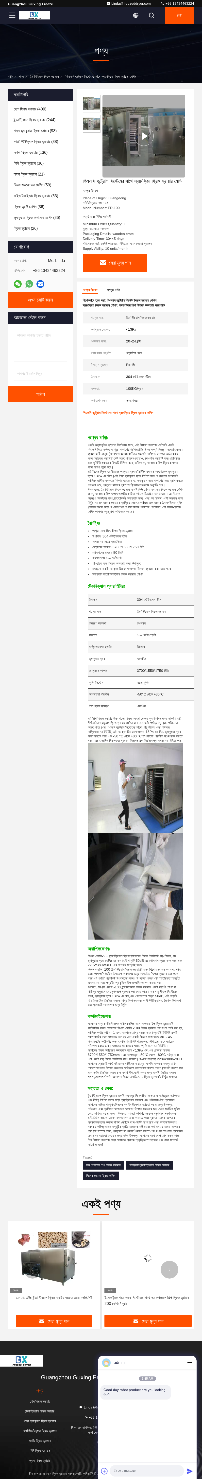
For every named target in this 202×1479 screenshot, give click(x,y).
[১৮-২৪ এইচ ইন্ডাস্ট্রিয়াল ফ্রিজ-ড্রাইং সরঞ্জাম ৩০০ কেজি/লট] (54, 1258)
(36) (29, 163)
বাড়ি (10, 76)
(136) (31, 152)
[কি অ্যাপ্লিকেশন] (29, 284)
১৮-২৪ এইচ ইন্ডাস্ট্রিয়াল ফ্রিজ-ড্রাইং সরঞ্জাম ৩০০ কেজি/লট (54, 1298)
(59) (32, 185)
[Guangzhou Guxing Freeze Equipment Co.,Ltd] (34, 15)
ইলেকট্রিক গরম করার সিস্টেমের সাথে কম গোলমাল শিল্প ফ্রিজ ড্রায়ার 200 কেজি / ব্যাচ (146, 1301)
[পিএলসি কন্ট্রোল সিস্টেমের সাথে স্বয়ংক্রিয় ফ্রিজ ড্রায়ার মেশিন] (143, 136)
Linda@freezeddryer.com (131, 3)
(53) (36, 196)
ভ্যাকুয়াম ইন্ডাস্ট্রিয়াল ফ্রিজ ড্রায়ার (149, 1165)
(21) (29, 174)
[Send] (190, 1471)
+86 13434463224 (179, 3)
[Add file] (104, 1471)
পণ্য (21, 76)
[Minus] (190, 1363)
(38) (36, 142)
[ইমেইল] (40, 284)
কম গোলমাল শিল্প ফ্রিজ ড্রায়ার (103, 1165)
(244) (34, 120)
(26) (26, 228)
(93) (35, 131)
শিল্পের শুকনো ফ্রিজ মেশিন (100, 1176)
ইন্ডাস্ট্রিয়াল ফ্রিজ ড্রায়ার (44, 76)
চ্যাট (179, 15)
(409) (30, 109)
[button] (32, 1270)
